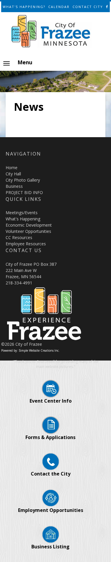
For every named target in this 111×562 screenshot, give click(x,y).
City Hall (13, 174)
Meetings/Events (22, 212)
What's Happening (23, 219)
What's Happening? (24, 6)
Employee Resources (26, 243)
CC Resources (19, 237)
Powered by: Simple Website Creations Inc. (30, 350)
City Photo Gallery (23, 180)
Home (11, 167)
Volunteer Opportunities (28, 231)
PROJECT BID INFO (24, 192)
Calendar (59, 6)
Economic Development (29, 225)
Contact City (88, 6)
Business (14, 186)
